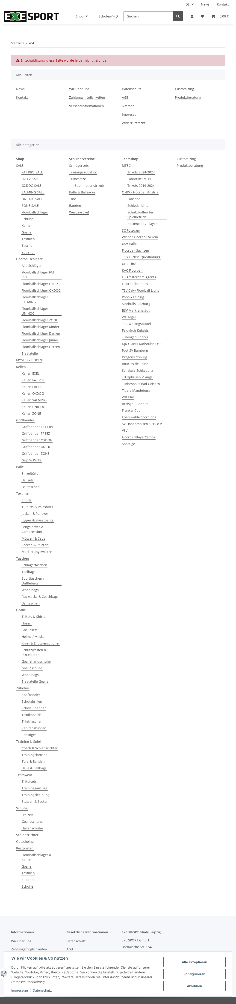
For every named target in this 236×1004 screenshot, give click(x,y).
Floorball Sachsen (135, 250)
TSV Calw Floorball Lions (140, 290)
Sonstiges (29, 735)
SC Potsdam (131, 230)
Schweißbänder (34, 708)
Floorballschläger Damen (41, 333)
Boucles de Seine (135, 364)
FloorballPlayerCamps (138, 437)
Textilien (28, 239)
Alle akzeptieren (194, 962)
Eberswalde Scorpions (139, 417)
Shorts (27, 500)
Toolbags (28, 572)
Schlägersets (79, 165)
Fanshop (134, 199)
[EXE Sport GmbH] (31, 16)
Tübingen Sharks (135, 337)
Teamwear (24, 775)
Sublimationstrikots (90, 185)
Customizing (184, 89)
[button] (192, 16)
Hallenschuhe (32, 828)
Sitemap (128, 106)
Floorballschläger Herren (41, 347)
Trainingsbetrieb (34, 755)
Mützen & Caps (33, 538)
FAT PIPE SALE (32, 172)
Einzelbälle (30, 473)
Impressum (130, 114)
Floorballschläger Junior (40, 340)
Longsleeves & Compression (33, 529)
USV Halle (129, 244)
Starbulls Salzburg (136, 304)
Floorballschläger (35, 212)
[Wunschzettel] (202, 16)
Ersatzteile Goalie (35, 681)
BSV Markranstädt (136, 310)
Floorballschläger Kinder (40, 327)
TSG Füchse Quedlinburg (141, 257)
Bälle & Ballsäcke (82, 192)
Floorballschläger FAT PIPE (38, 274)
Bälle (20, 467)
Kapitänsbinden (34, 728)
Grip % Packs (31, 460)
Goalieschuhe (32, 668)
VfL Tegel (129, 317)
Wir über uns (79, 89)
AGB (125, 97)
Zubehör (28, 252)
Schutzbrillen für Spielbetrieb (140, 214)
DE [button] (188, 4)
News (205, 4)
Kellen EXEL (30, 373)
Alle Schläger (32, 265)
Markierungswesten (37, 551)
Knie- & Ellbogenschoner (41, 643)
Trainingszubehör (83, 172)
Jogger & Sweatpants (37, 520)
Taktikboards (31, 715)
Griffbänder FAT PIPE (38, 427)
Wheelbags (30, 590)
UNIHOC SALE (32, 199)
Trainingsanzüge (34, 788)
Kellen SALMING (34, 400)
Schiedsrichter (27, 835)
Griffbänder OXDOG (37, 440)
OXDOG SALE (31, 185)
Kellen (26, 225)
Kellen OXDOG (33, 393)
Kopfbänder (31, 695)
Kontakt (223, 4)
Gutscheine (25, 841)
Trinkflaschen (32, 721)
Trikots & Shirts (33, 616)
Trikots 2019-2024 (141, 185)
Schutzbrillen (32, 701)
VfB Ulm (128, 397)
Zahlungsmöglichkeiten (87, 97)
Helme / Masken (34, 636)
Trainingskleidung (36, 795)
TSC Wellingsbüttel (136, 324)
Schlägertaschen (34, 565)
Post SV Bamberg (135, 350)
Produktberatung (188, 97)
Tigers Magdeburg (136, 390)
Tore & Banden (33, 761)
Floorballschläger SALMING (35, 299)
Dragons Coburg (134, 357)
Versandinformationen (86, 106)
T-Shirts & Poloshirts (37, 507)
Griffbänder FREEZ (36, 433)
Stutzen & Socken (35, 801)
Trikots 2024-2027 (141, 172)
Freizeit (27, 815)
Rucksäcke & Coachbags (40, 596)
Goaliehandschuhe (36, 661)
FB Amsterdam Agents (139, 277)
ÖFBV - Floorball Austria (140, 192)
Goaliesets (30, 630)
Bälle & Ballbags (34, 768)
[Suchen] (178, 16)
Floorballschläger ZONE (40, 320)
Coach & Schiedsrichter (40, 748)
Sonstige (128, 444)
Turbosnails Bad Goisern (141, 384)
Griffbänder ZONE (36, 453)
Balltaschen (31, 487)
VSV (124, 430)
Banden (75, 205)
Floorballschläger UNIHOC (35, 311)
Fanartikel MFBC (139, 179)
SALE (20, 165)
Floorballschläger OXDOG (41, 290)
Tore (72, 199)
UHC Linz (129, 264)
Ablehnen (194, 986)
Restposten (24, 848)
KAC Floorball (132, 270)
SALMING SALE (33, 192)
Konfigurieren (194, 974)
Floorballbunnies (135, 284)
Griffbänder (25, 420)
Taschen (28, 245)
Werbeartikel (79, 212)
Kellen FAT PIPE (33, 380)
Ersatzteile (30, 353)
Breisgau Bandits (135, 404)
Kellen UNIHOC (33, 407)
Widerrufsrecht (133, 123)
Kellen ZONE (31, 413)
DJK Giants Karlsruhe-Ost (141, 344)
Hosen (26, 623)
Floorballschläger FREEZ (40, 284)
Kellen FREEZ (31, 387)
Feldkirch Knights (135, 330)
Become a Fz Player (142, 224)
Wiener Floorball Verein (140, 237)
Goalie (26, 232)
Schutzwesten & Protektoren (34, 652)
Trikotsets (29, 781)
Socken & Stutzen (35, 545)
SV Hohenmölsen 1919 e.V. (142, 424)
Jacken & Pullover (35, 513)
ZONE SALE (30, 205)
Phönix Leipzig (133, 297)
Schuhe (27, 219)
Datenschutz (131, 89)
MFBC (126, 165)
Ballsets (28, 480)
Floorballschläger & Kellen (36, 857)
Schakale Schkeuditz (137, 370)
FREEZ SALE (30, 179)
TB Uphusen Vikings (137, 377)
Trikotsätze (77, 179)
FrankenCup (131, 410)
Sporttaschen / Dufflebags (33, 580)
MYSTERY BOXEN (29, 360)
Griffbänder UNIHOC (37, 447)
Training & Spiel (28, 741)
